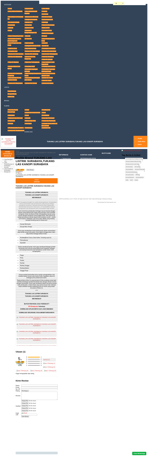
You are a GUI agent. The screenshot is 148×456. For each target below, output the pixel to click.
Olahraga (45, 22)
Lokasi (6, 87)
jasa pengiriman (139, 177)
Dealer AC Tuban (47, 77)
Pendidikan (45, 115)
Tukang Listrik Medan (48, 66)
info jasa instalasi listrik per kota (133, 161)
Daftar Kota (11, 96)
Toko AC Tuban (47, 80)
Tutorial (64, 161)
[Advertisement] (37, 434)
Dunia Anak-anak (47, 19)
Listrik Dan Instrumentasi (32, 112)
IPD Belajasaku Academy (16, 128)
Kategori (7, 4)
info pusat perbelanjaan (131, 172)
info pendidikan (129, 169)
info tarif (137, 174)
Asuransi (45, 43)
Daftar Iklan (141, 141)
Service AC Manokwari (15, 56)
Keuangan (28, 123)
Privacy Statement (71, 176)
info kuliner (137, 166)
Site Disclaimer (70, 169)
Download (28, 132)
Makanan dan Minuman (15, 118)
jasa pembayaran (130, 177)
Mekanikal (11, 115)
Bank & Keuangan (47, 33)
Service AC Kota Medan (32, 51)
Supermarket (29, 8)
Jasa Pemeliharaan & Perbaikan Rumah (9, 165)
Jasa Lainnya (29, 43)
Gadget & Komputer (31, 19)
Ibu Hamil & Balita (13, 22)
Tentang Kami (66, 158)
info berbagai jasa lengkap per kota (134, 158)
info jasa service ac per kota (132, 164)
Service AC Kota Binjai (49, 51)
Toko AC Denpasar (48, 56)
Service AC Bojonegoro (15, 83)
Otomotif (27, 36)
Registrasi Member (68, 179)
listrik (127, 180)
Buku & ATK (46, 27)
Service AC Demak (31, 83)
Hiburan (10, 27)
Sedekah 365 (46, 128)
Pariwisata (28, 25)
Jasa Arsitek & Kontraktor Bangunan (8, 170)
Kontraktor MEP (30, 66)
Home (17, 151)
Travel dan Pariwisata (49, 121)
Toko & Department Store (16, 36)
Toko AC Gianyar (47, 59)
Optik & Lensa (12, 48)
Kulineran (45, 14)
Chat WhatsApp (139, 453)
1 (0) (52, 370)
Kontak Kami (66, 194)
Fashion (44, 11)
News (44, 112)
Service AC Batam (47, 83)
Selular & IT (29, 22)
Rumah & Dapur (47, 17)
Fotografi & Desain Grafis (33, 45)
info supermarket (130, 174)
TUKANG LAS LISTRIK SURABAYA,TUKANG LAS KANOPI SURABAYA (75, 141)
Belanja (10, 123)
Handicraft (45, 45)
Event (10, 8)
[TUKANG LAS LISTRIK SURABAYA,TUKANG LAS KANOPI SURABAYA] (37, 318)
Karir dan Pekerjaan (48, 118)
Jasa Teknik (46, 8)
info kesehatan (129, 166)
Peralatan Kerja (47, 30)
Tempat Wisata (12, 94)
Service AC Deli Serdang (16, 54)
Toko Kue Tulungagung (32, 62)
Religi (10, 30)
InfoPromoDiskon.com (65, 199)
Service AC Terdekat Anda (16, 130)
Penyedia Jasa (12, 51)
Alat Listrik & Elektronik (15, 11)
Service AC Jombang (31, 54)
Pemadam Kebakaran (49, 48)
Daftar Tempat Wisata (68, 182)
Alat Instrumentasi (30, 48)
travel (131, 180)
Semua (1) (46, 359)
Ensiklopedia (46, 110)
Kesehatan (11, 25)
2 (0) (38, 370)
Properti (44, 36)
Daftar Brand (66, 184)
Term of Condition (67, 166)
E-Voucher (28, 38)
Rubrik (6, 106)
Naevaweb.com (111, 202)
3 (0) (24, 370)
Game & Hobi (29, 27)
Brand (6, 100)
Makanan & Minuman (31, 17)
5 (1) (51, 363)
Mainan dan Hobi (30, 121)
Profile (140, 138)
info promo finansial (139, 169)
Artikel (27, 110)
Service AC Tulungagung (50, 54)
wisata (136, 180)
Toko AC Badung (13, 62)
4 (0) (51, 367)
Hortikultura (28, 128)
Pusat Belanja (12, 91)
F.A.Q (64, 164)
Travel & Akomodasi (48, 25)
